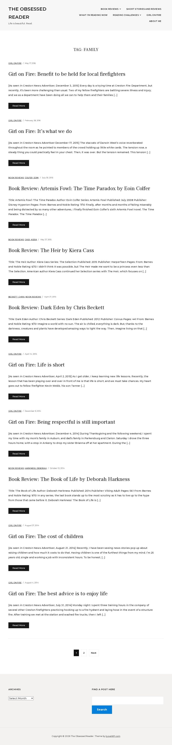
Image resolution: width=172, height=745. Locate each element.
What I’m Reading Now (93, 15)
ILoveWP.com (113, 736)
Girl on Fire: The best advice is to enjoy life (58, 593)
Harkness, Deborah (36, 468)
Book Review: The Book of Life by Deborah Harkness (69, 479)
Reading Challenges (126, 15)
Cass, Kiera (31, 239)
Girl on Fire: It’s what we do (40, 131)
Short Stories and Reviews (143, 9)
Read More (18, 105)
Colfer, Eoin (32, 177)
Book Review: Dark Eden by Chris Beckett (56, 307)
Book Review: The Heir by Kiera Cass (51, 250)
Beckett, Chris (16, 297)
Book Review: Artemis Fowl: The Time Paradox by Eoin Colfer (79, 188)
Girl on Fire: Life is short (36, 364)
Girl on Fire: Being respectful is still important (61, 421)
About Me (155, 21)
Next (93, 652)
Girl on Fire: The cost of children (45, 536)
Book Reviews (110, 9)
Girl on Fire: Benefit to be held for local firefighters (66, 74)
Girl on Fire (153, 15)
